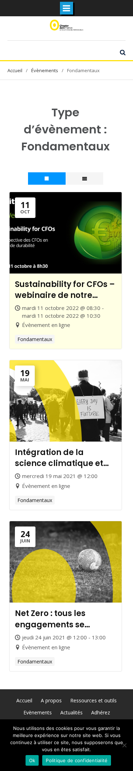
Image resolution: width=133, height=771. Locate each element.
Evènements (37, 712)
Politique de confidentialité (76, 760)
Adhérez (100, 712)
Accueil (24, 700)
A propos (51, 700)
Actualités (71, 712)
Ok (32, 760)
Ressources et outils (93, 700)
